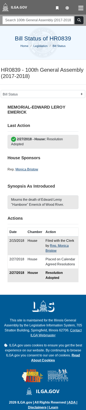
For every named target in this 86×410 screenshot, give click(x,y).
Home (24, 46)
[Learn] (57, 8)
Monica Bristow (26, 169)
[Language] (67, 8)
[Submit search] (79, 20)
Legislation (40, 46)
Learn (53, 407)
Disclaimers (37, 407)
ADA (72, 402)
